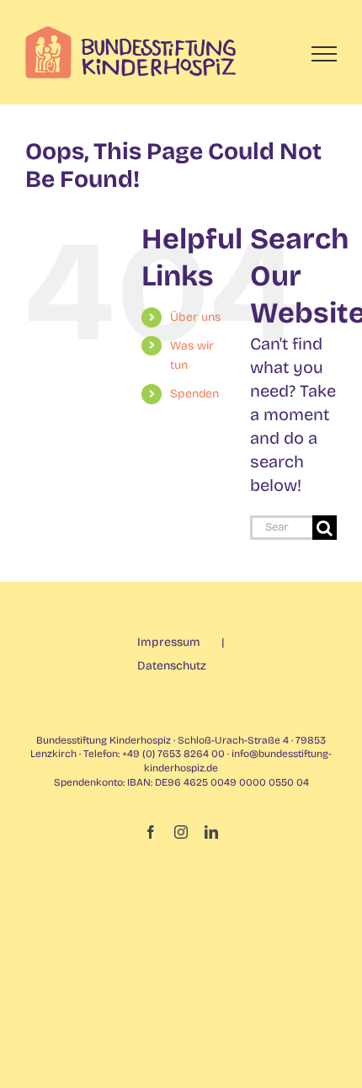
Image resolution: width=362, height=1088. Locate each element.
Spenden (194, 394)
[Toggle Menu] (324, 53)
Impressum (168, 642)
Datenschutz (171, 666)
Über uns (195, 317)
